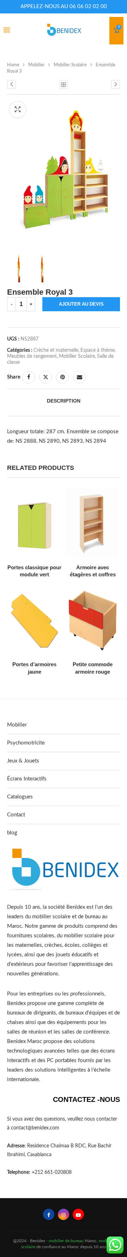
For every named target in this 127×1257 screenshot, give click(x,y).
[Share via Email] (79, 377)
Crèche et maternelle (56, 350)
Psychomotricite (26, 743)
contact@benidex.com (35, 1128)
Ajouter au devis (81, 304)
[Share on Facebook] (28, 377)
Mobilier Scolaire (70, 65)
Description (63, 401)
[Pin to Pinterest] (62, 377)
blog (12, 832)
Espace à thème (97, 350)
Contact (16, 814)
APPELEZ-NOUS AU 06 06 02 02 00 (63, 6)
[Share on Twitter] (45, 377)
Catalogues (20, 796)
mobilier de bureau (66, 1241)
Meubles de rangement (32, 356)
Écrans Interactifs (27, 778)
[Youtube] (78, 1214)
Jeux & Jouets (23, 761)
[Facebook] (48, 1214)
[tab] (63, 400)
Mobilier (36, 65)
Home (13, 65)
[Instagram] (63, 1214)
